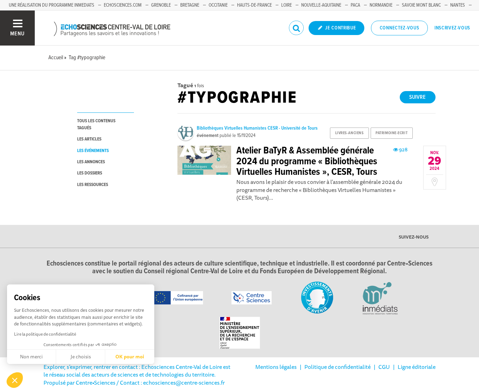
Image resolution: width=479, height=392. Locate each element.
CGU (384, 366)
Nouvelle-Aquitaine (321, 5)
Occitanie (218, 5)
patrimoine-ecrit (391, 133)
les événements (93, 151)
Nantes (457, 5)
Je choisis (80, 356)
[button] (14, 380)
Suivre (417, 97)
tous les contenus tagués (96, 124)
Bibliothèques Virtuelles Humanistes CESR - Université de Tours (257, 128)
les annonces (91, 162)
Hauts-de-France (254, 5)
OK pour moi (129, 356)
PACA (355, 5)
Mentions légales (276, 366)
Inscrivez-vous (452, 28)
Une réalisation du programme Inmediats (51, 5)
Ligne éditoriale (417, 366)
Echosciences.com (123, 5)
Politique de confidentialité (337, 366)
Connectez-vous (399, 28)
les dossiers (89, 173)
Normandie (381, 5)
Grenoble (161, 5)
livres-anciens (349, 133)
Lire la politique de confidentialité (45, 334)
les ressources (92, 185)
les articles (89, 139)
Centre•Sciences (95, 382)
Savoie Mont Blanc (421, 5)
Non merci (31, 356)
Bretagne (189, 5)
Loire (286, 5)
